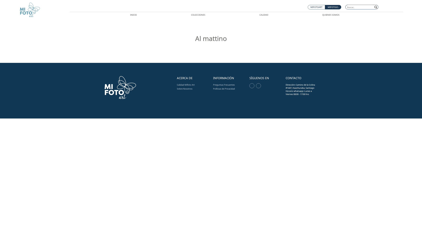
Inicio (133, 14)
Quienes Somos (330, 14)
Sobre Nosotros (184, 88)
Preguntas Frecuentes (224, 84)
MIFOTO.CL (333, 7)
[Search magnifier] (376, 7)
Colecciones (198, 14)
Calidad (263, 14)
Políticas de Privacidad (224, 88)
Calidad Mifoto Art (186, 84)
